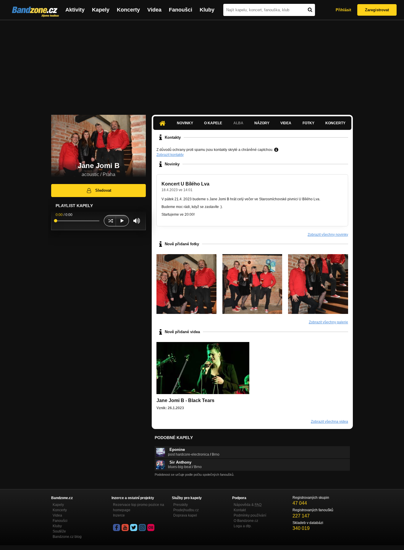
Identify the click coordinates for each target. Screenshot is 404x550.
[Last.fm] (150, 527)
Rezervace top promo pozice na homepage (138, 507)
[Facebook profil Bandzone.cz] (116, 527)
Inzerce (119, 515)
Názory (261, 123)
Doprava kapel (185, 515)
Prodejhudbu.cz (186, 510)
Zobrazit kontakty (170, 155)
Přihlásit (343, 10)
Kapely (100, 10)
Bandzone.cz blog (67, 537)
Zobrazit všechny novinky (328, 235)
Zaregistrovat (377, 10)
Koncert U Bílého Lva (185, 183)
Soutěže (59, 531)
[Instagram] (142, 527)
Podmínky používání (250, 515)
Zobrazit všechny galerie (328, 322)
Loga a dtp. (243, 526)
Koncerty (128, 10)
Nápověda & (247, 505)
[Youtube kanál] (125, 527)
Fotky (308, 123)
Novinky (185, 123)
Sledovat (103, 190)
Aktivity (75, 10)
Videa (154, 10)
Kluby (207, 10)
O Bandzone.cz (246, 521)
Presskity (180, 505)
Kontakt (240, 510)
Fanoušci (180, 10)
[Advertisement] (202, 64)
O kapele (213, 123)
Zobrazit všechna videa (329, 422)
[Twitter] (133, 527)
